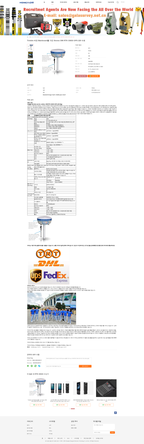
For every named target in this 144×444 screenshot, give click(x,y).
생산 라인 (73, 425)
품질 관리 (87, 2)
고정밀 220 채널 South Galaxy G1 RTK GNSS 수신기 (106, 400)
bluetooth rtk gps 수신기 (48, 347)
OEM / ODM (73, 428)
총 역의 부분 (29, 428)
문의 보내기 (85, 366)
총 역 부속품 (29, 430)
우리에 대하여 (63, 2)
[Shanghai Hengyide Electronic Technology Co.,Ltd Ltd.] (27, 3)
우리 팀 (50, 433)
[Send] (140, 441)
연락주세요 (98, 2)
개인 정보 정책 (87, 438)
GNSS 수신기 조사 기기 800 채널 (37, 400)
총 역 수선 (29, 433)
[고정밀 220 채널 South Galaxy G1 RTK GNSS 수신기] (106, 388)
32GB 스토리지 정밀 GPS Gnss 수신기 (60, 400)
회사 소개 (60, 438)
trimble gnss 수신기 (35, 347)
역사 (50, 428)
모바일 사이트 (99, 438)
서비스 (50, 430)
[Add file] (114, 441)
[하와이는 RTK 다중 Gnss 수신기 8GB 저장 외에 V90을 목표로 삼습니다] (83, 388)
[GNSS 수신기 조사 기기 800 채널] (37, 388)
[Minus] (140, 409)
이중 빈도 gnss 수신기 (61, 347)
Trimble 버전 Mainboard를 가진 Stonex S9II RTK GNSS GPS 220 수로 (58, 37)
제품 (52, 2)
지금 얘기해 (111, 2)
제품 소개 (50, 438)
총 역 (28, 425)
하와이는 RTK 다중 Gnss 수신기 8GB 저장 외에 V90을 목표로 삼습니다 (83, 400)
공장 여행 (75, 2)
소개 (50, 425)
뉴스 (68, 438)
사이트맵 (76, 438)
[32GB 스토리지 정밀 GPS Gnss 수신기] (60, 388)
